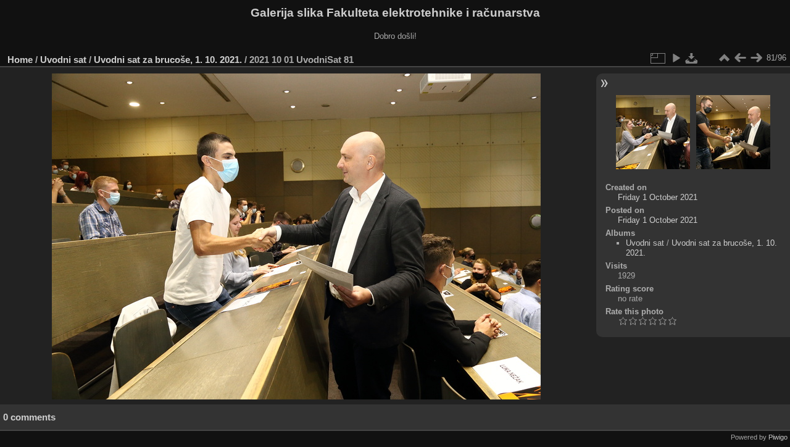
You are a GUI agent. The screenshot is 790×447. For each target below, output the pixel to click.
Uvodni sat (63, 59)
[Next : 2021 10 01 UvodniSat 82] (756, 58)
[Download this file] (692, 58)
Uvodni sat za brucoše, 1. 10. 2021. (168, 59)
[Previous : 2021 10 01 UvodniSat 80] (740, 58)
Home (20, 59)
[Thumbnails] (724, 58)
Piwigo (778, 437)
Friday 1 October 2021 (657, 197)
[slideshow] (676, 58)
